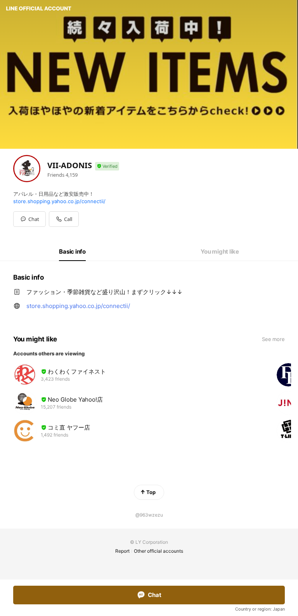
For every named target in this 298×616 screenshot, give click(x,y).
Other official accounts (158, 551)
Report (122, 551)
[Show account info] (107, 166)
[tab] (72, 251)
